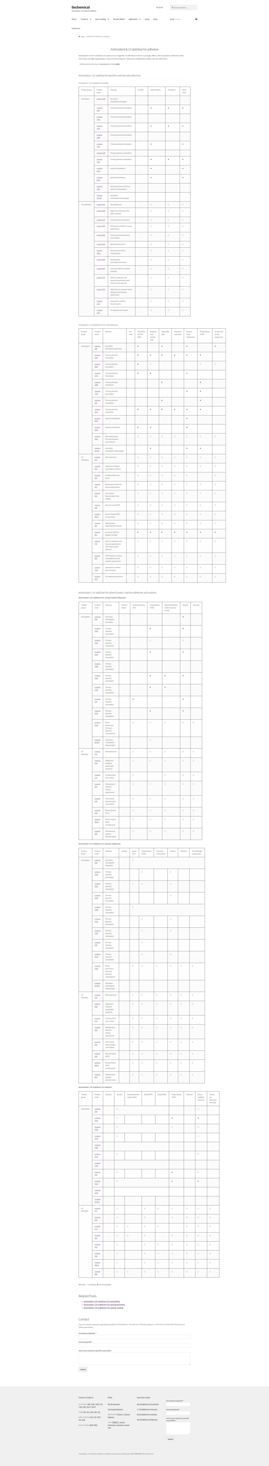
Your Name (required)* (88, 1333)
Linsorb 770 (101, 278)
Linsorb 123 (101, 220)
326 (84, 1412)
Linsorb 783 (101, 289)
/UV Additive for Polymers (148, 1409)
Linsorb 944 (101, 211)
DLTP (89, 1407)
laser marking (100, 19)
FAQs (155, 19)
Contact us (76, 28)
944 (83, 1420)
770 (95, 1417)
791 (80, 1420)
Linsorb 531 (101, 204)
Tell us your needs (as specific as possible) (95, 1351)
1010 (92, 1404)
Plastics (120, 1414)
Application (133, 19)
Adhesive (111, 1417)
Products (84, 19)
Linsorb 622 (101, 268)
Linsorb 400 (101, 260)
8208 (91, 1425)
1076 (97, 1404)
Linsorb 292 (101, 226)
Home (74, 19)
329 (95, 1412)
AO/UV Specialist (114, 1404)
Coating (127, 1414)
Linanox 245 (101, 153)
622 (91, 1417)
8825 (95, 1425)
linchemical (81, 7)
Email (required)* (86, 1342)
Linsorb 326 (101, 235)
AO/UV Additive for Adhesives (147, 1419)
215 (101, 1404)
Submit (83, 1369)
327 (88, 1412)
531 (99, 1412)
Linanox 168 (101, 99)
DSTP (94, 1407)
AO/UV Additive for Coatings (147, 1414)
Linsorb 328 (101, 244)
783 (99, 1417)
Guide (147, 19)
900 (84, 1407)
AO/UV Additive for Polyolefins (148, 1404)
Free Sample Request (115, 1409)
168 (88, 1404)
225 (80, 1407)
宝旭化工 (115, 1422)
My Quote (159, 7)
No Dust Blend (119, 19)
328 (91, 1412)
